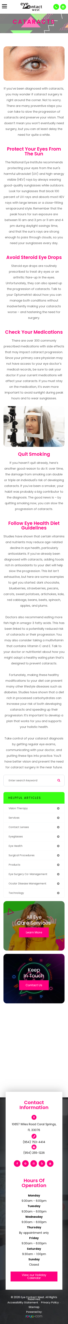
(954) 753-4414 (34, 1142)
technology (16, 893)
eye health (15, 846)
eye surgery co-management (28, 874)
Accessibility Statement (22, 1302)
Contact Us (34, 985)
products (14, 865)
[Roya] (34, 1316)
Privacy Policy (50, 1302)
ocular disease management (27, 883)
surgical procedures (21, 855)
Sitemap (34, 1307)
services (14, 818)
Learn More (34, 932)
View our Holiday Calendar (34, 1276)
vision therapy (18, 808)
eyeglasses (16, 836)
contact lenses (19, 827)
